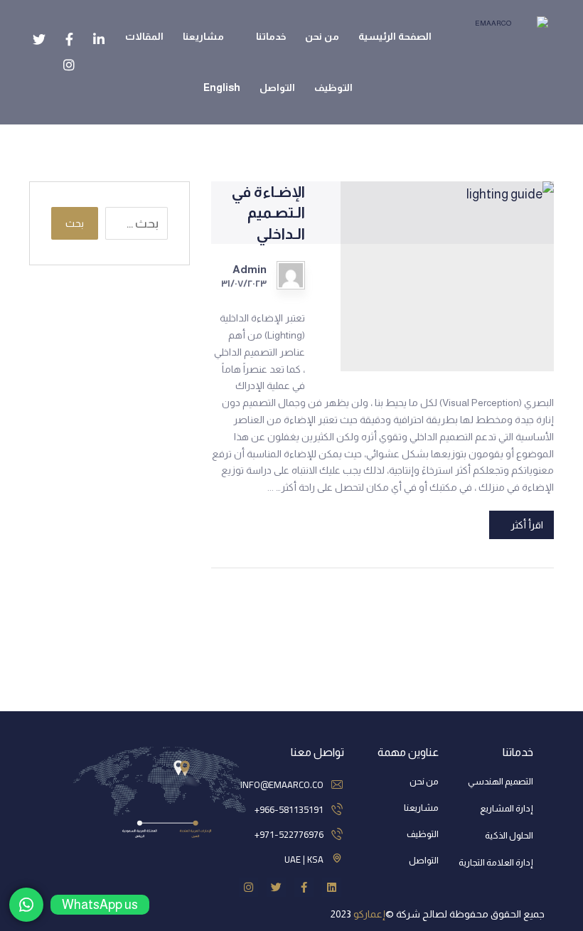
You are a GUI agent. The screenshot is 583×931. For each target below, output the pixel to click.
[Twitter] (276, 887)
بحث (74, 223)
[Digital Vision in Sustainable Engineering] (498, 31)
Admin (249, 269)
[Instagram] (248, 887)
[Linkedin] (331, 887)
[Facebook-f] (304, 887)
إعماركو (369, 914)
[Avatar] (291, 275)
